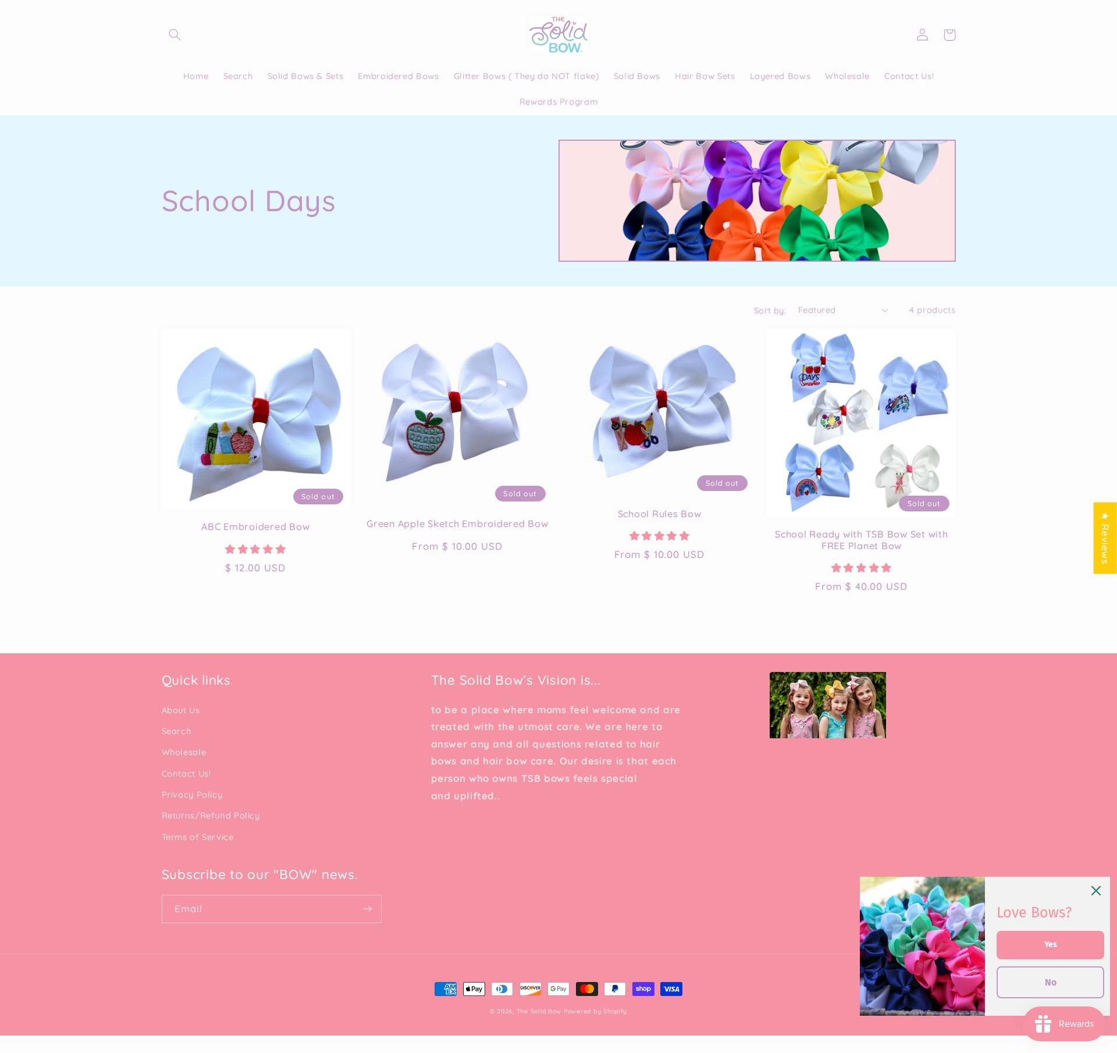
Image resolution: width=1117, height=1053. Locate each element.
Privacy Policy (192, 794)
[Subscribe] (367, 909)
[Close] (1096, 891)
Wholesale (184, 751)
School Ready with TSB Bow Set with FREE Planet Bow (861, 540)
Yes (1050, 944)
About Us (181, 710)
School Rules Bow (660, 514)
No (1050, 982)
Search (176, 731)
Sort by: (770, 310)
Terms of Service (198, 836)
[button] (175, 35)
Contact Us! (186, 773)
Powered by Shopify (595, 1011)
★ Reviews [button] (1106, 537)
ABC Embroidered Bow (255, 526)
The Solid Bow (539, 1011)
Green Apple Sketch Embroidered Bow (458, 523)
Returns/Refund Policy (211, 815)
